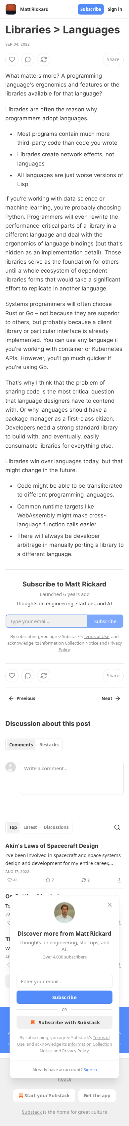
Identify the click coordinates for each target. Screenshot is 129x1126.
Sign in (115, 9)
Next (107, 698)
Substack (32, 1112)
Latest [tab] (30, 827)
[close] (110, 904)
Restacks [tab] (49, 745)
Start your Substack (47, 1095)
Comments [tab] (21, 745)
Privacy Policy (75, 1051)
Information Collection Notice (69, 643)
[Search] (117, 827)
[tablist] (34, 744)
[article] (64, 863)
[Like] (12, 59)
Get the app (97, 1095)
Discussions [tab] (56, 827)
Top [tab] (13, 827)
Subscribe (90, 9)
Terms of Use (96, 636)
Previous (26, 698)
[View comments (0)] (27, 59)
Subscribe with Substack (69, 1022)
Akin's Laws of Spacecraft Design (52, 846)
